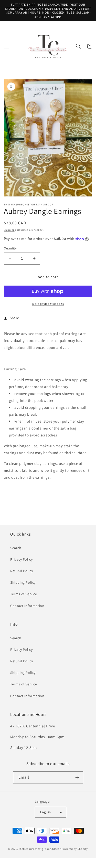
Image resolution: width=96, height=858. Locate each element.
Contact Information (27, 605)
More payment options (48, 304)
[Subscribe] (77, 777)
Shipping (9, 230)
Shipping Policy (23, 582)
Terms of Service (23, 594)
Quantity (10, 248)
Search (16, 548)
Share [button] (14, 318)
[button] (6, 46)
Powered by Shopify (74, 849)
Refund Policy (21, 571)
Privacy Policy (21, 559)
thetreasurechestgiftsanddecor (40, 849)
